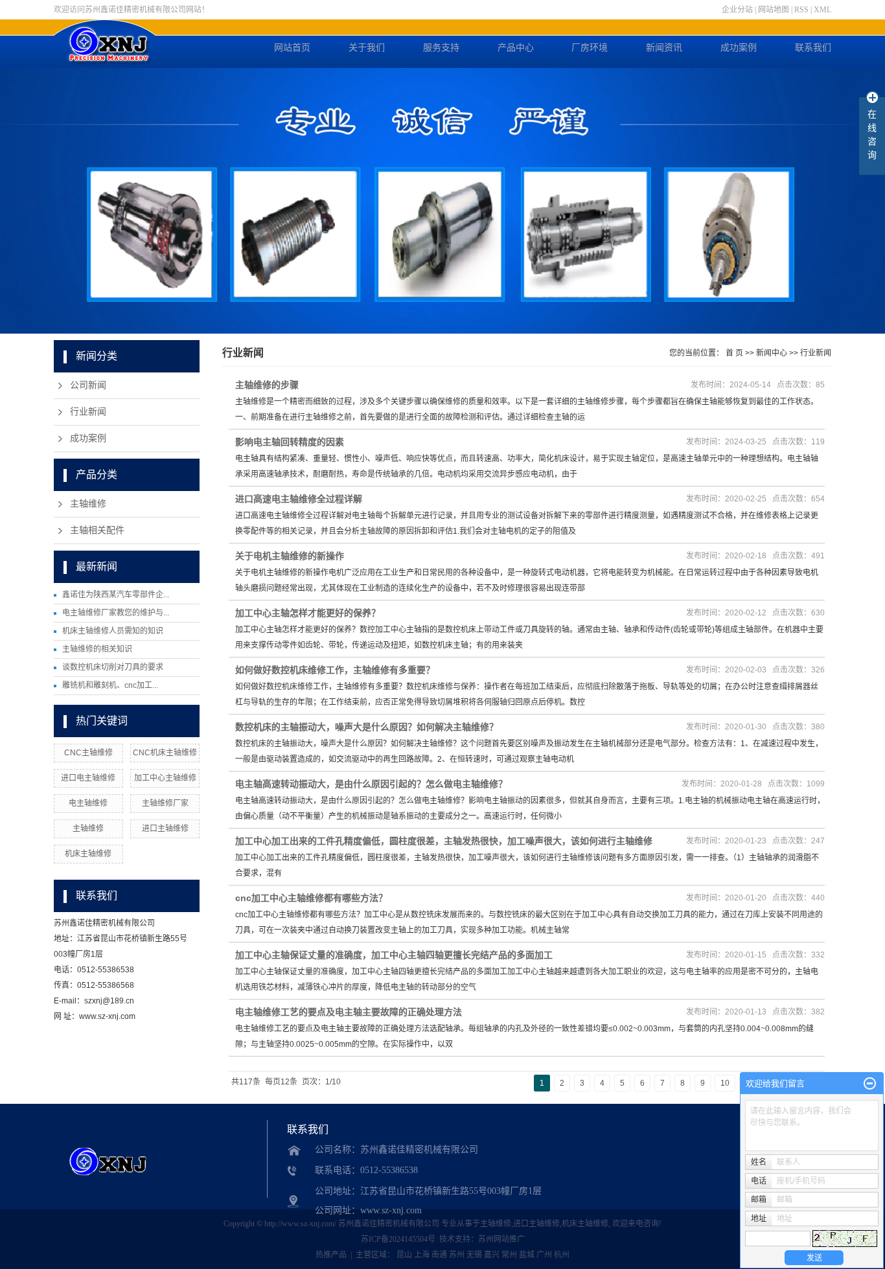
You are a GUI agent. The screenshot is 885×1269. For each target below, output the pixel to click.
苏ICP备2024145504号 (398, 1239)
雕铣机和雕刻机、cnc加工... (110, 685)
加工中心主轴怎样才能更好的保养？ (307, 613)
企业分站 (737, 9)
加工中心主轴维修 (165, 778)
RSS (801, 9)
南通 (439, 1254)
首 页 (734, 353)
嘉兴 (492, 1254)
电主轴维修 (88, 803)
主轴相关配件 (97, 530)
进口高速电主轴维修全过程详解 (298, 499)
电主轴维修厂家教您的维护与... (115, 612)
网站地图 (773, 9)
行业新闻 (88, 412)
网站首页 (292, 47)
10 (725, 1083)
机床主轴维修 (88, 853)
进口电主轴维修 (88, 778)
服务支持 (441, 47)
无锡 (474, 1254)
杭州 (561, 1254)
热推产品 (331, 1254)
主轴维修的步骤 (267, 385)
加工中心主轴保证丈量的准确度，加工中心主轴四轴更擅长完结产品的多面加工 (394, 955)
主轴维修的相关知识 (97, 649)
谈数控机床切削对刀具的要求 (112, 667)
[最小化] (870, 1083)
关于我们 (367, 47)
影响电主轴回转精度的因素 (289, 442)
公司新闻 (88, 385)
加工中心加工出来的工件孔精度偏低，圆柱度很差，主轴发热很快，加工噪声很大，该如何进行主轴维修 (443, 841)
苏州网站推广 (501, 1239)
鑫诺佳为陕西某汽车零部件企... (115, 594)
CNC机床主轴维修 (165, 752)
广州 (544, 1254)
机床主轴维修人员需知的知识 (112, 630)
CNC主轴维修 (88, 752)
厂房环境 (589, 47)
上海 (422, 1254)
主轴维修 (88, 504)
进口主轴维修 (165, 828)
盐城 (526, 1254)
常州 (509, 1254)
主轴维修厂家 (165, 803)
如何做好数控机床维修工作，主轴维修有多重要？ (335, 670)
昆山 (404, 1254)
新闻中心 (771, 353)
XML (822, 9)
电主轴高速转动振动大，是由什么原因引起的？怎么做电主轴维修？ (371, 784)
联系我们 (813, 47)
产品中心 (516, 47)
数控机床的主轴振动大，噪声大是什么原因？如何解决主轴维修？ (366, 727)
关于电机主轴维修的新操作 (289, 556)
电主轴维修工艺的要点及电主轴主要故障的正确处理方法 (348, 1012)
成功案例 (738, 47)
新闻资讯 (664, 47)
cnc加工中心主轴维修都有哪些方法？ (311, 898)
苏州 (457, 1254)
